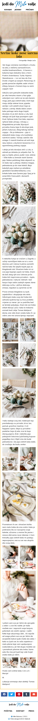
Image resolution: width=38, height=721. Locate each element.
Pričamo (30, 10)
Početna (8, 711)
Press (31, 711)
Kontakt (20, 711)
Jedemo (17, 10)
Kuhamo (8, 10)
